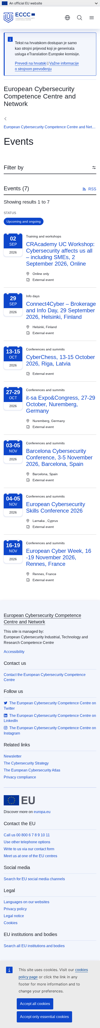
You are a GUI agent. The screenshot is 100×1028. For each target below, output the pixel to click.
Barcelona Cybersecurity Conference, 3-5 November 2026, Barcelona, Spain (59, 457)
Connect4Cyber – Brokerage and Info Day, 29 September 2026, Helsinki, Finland (61, 310)
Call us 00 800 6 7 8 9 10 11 (27, 835)
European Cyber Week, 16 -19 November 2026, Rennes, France (58, 557)
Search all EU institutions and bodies (34, 946)
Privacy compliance (20, 777)
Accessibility (14, 652)
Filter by (13, 167)
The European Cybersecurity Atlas (32, 770)
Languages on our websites (26, 902)
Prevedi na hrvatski (31, 63)
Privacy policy (15, 909)
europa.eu (42, 812)
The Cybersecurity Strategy (26, 763)
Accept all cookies (35, 1004)
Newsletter (12, 756)
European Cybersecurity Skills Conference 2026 (55, 507)
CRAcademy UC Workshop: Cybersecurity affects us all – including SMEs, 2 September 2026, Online (60, 254)
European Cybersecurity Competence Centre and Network (50, 127)
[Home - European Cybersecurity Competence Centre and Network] (32, 18)
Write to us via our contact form (29, 849)
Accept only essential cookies (44, 1017)
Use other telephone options (27, 842)
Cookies (10, 923)
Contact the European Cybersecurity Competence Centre (45, 677)
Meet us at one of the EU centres (30, 856)
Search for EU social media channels (34, 879)
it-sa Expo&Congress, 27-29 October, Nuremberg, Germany (60, 404)
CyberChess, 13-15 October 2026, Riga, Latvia (60, 360)
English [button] (67, 17)
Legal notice (14, 916)
